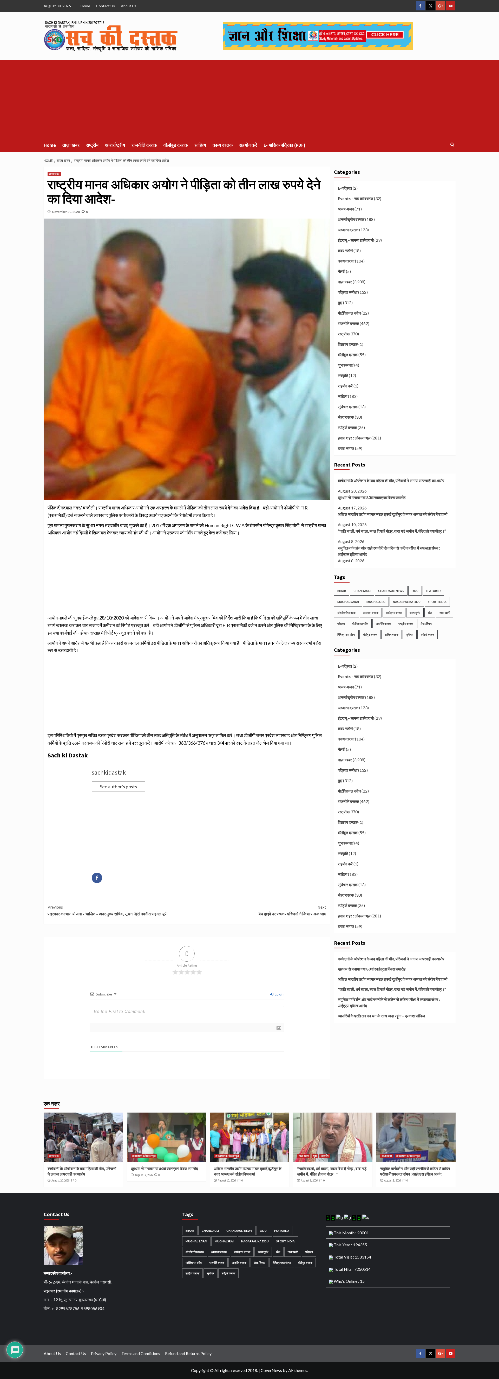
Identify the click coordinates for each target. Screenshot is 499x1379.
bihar (341, 590)
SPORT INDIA (437, 601)
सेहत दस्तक (346, 417)
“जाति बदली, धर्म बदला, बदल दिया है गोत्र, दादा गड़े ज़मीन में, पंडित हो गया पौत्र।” (392, 531)
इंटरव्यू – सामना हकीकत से (356, 240)
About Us (128, 6)
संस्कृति (343, 375)
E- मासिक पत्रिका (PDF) (284, 145)
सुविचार (409, 634)
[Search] (452, 144)
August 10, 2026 (227, 1180)
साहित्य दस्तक (391, 634)
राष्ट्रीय (92, 145)
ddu (415, 590)
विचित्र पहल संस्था (346, 634)
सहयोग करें (248, 145)
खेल (430, 612)
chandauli (362, 590)
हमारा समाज (346, 448)
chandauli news (391, 590)
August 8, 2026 (309, 1180)
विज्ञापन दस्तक (348, 344)
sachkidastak (109, 772)
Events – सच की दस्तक (355, 198)
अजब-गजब (346, 209)
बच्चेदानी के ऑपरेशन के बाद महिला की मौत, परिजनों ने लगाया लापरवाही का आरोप (391, 480)
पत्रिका (341, 623)
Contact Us (105, 6)
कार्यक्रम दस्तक (394, 612)
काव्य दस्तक (223, 145)
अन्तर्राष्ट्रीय (115, 145)
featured (433, 590)
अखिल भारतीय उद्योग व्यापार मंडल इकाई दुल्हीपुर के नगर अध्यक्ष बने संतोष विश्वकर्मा (392, 514)
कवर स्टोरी (345, 250)
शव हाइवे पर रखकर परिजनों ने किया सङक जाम (292, 910)
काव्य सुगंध (415, 612)
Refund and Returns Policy (188, 1353)
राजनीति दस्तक (144, 145)
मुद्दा (340, 302)
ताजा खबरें (444, 612)
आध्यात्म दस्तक (348, 229)
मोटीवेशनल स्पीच (349, 313)
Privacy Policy (103, 1353)
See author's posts (118, 786)
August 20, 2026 (60, 1180)
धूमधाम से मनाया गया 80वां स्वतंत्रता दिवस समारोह (371, 497)
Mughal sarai (348, 601)
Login (279, 994)
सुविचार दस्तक (348, 406)
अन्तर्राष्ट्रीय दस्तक (351, 219)
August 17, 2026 (144, 1175)
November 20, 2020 (66, 212)
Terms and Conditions (140, 1353)
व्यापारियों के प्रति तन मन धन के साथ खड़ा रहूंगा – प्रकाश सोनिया (381, 1015)
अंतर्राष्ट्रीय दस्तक (346, 612)
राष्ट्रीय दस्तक (405, 623)
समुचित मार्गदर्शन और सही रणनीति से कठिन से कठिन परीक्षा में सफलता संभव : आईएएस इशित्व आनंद (389, 551)
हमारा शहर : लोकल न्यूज (354, 438)
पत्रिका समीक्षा (347, 292)
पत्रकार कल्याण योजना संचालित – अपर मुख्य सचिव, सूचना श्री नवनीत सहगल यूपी (108, 910)
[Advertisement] (249, 99)
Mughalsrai (375, 601)
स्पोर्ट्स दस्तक (347, 427)
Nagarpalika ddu (407, 601)
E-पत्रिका (345, 188)
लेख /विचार (426, 623)
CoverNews (271, 1370)
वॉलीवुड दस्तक (175, 145)
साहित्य (200, 145)
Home (85, 6)
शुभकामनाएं (345, 365)
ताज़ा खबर (71, 145)
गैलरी (341, 271)
